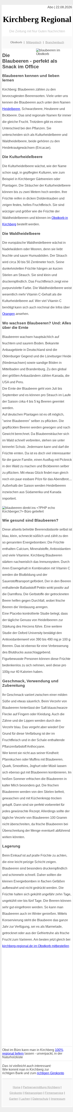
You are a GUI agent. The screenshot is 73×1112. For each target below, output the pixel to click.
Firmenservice (54, 1092)
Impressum (58, 1098)
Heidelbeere (11, 109)
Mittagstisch (33, 42)
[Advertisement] (36, 1005)
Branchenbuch (54, 42)
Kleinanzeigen (34, 1092)
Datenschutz (40, 1098)
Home (16, 1087)
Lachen (25, 1098)
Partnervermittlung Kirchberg (41, 1087)
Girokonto (16, 1092)
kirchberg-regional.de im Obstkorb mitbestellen (35, 946)
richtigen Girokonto (50, 1073)
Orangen (8, 313)
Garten (13, 1098)
